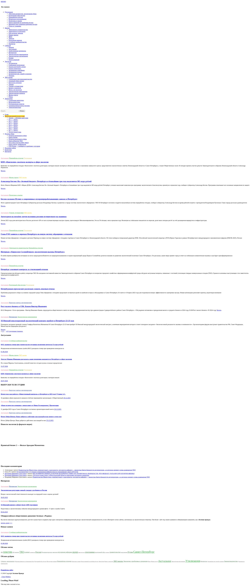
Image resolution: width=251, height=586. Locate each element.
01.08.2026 (4, 352)
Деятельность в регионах (17, 31)
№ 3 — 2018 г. (13, 123)
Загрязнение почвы (15, 72)
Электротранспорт (15, 107)
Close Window (6, 577)
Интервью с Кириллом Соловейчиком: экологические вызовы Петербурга (33, 252)
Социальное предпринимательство (20, 79)
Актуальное (13, 49)
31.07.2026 (4, 366)
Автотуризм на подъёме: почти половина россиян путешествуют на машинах (34, 217)
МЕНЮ (3, 1)
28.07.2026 (4, 381)
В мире (11, 58)
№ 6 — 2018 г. (13, 128)
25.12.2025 (49, 420)
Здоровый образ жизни (16, 81)
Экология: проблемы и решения (135, 561)
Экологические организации (18, 56)
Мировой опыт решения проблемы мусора (23, 24)
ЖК (2, 552)
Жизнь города (13, 95)
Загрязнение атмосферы (17, 70)
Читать (3, 171)
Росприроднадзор (47, 552)
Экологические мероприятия (18, 54)
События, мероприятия (7, 561)
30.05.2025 (4, 497)
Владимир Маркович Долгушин (15, 473)
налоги (17, 552)
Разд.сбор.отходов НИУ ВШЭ (19, 143)
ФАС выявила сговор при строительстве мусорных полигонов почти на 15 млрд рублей (32, 344)
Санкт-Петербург (144, 551)
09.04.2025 (4, 512)
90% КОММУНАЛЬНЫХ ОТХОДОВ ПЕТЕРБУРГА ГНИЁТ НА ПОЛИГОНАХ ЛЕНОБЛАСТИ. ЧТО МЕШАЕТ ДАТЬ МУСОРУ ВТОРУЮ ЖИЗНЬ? (84, 473)
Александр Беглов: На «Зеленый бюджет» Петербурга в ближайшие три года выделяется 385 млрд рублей (46, 181)
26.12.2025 (57, 409)
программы (90, 552)
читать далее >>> (6, 523)
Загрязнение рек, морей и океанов (20, 74)
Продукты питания (15, 83)
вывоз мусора (81, 552)
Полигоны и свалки (15, 21)
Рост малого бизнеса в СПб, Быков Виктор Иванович (24, 306)
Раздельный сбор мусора (17, 15)
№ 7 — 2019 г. (13, 130)
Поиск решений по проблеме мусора (21, 22)
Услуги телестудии (15, 132)
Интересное (13, 52)
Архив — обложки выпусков (18, 118)
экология (55, 552)
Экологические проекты (17, 93)
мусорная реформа (65, 552)
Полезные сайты (10, 148)
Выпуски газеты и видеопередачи (20, 303)
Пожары (11, 75)
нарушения (124, 552)
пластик (7, 551)
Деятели (11, 38)
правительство (115, 552)
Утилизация (28, 158)
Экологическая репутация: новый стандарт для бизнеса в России (24, 490)
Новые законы (13, 35)
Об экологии (13, 63)
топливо (107, 552)
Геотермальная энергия (16, 104)
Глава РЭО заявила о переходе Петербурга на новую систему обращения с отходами (36, 234)
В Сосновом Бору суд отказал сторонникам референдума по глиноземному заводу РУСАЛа (47, 472)
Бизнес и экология (15, 88)
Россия (38, 552)
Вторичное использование (17, 19)
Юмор (11, 97)
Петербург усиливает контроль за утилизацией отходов (24, 269)
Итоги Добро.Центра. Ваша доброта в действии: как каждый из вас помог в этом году (31, 416)
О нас (7, 114)
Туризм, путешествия (16, 86)
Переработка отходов (16, 17)
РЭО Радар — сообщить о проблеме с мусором (24, 146)
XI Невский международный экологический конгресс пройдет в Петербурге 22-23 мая (37, 321)
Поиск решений (14, 60)
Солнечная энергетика (16, 100)
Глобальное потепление (17, 65)
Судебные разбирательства (18, 42)
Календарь (8, 150)
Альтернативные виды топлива (19, 106)
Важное (11, 47)
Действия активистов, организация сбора (22, 14)
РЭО (13, 552)
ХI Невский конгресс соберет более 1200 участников (19, 505)
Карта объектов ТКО (16, 141)
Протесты (12, 44)
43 (7, 331)
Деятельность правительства (18, 30)
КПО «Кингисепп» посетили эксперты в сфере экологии (25, 162)
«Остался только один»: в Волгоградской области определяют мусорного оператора (61, 475)
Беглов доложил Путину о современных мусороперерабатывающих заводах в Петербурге (39, 199)
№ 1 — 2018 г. (13, 120)
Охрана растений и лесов (17, 67)
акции (75, 552)
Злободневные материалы (17, 51)
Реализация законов (15, 40)
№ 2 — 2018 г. (13, 121)
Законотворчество (231, 561)
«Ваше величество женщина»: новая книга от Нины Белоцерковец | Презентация (30, 405)
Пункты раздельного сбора (18, 135)
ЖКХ (10, 37)
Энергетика (101, 561)
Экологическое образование (18, 91)
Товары (11, 84)
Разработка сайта (7, 570)
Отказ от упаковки (15, 26)
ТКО (21, 552)
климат (27, 552)
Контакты (8, 151)
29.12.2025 (66, 398)
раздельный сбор (100, 552)
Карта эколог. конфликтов (17, 144)
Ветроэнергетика (14, 102)
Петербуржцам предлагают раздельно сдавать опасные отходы (28, 289)
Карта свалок (13, 137)
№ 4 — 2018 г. (13, 125)
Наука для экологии (15, 90)
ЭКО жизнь (23, 177)
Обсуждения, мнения (16, 33)
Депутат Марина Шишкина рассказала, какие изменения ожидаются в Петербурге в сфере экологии (36, 359)
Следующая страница (15, 331)
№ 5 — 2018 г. (13, 127)
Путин (130, 552)
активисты (32, 552)
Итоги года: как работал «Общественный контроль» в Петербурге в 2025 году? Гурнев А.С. (33, 394)
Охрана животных (15, 68)
